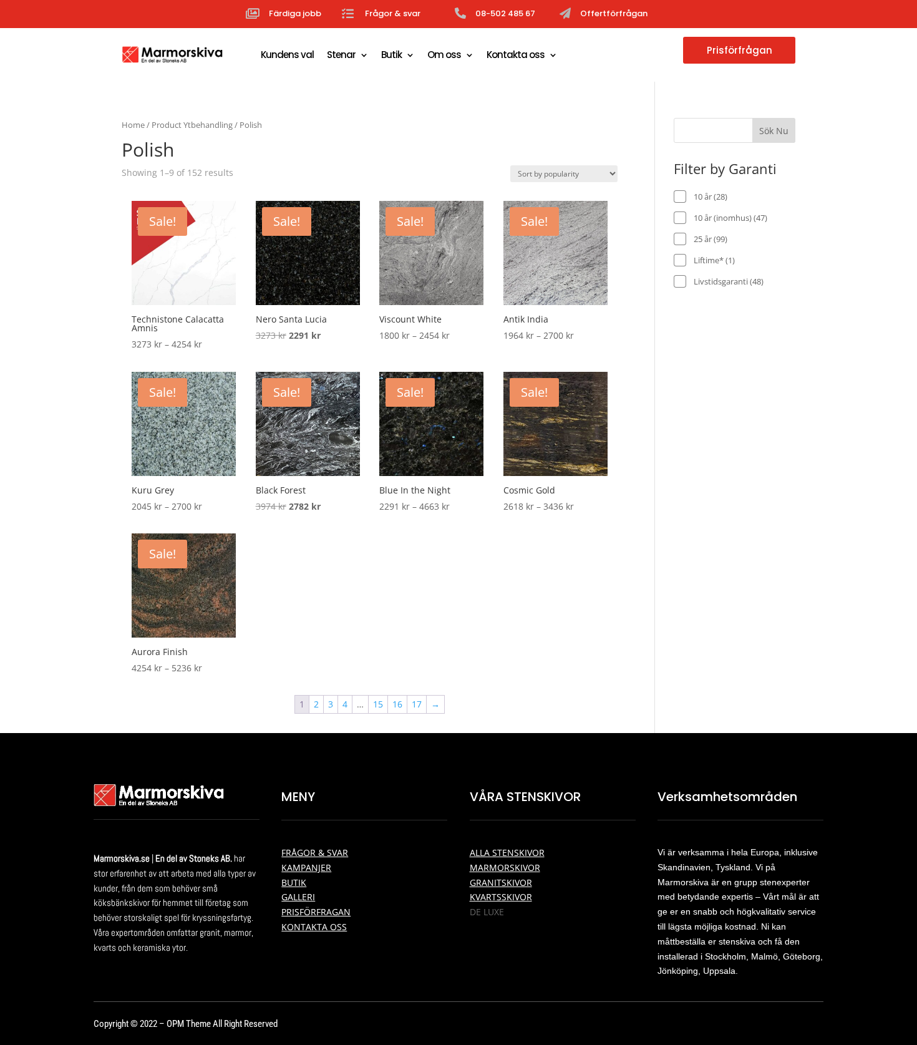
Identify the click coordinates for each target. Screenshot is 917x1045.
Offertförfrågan (614, 13)
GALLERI (298, 897)
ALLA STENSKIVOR (507, 852)
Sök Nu (773, 131)
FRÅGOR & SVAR (314, 852)
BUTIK (293, 882)
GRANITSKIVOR (501, 882)
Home (133, 124)
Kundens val (287, 54)
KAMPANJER (306, 867)
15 (378, 704)
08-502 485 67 (505, 13)
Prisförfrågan (739, 50)
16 (397, 704)
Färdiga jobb (295, 13)
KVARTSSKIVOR (501, 897)
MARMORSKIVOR (505, 867)
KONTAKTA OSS (314, 927)
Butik (391, 54)
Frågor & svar (392, 13)
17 (417, 704)
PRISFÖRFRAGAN (316, 912)
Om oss (444, 54)
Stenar (341, 54)
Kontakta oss (516, 54)
